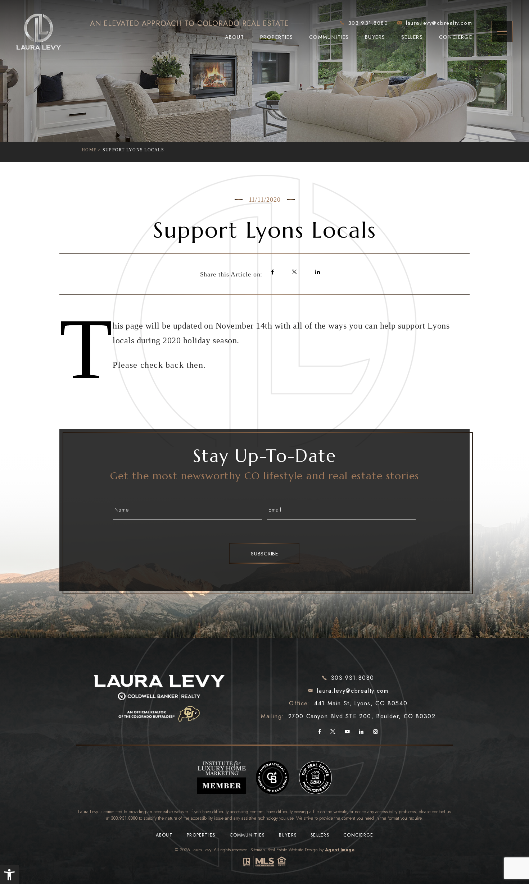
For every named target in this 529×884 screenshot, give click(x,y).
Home (89, 149)
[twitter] (332, 732)
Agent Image (339, 850)
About (234, 37)
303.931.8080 (124, 818)
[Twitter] (294, 272)
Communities (329, 37)
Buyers (375, 37)
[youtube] (347, 732)
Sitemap (257, 850)
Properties (276, 37)
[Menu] (502, 31)
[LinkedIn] (317, 272)
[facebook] (319, 732)
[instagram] (375, 732)
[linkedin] (361, 732)
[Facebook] (272, 272)
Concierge (456, 37)
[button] (9, 874)
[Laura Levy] (160, 692)
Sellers (412, 37)
